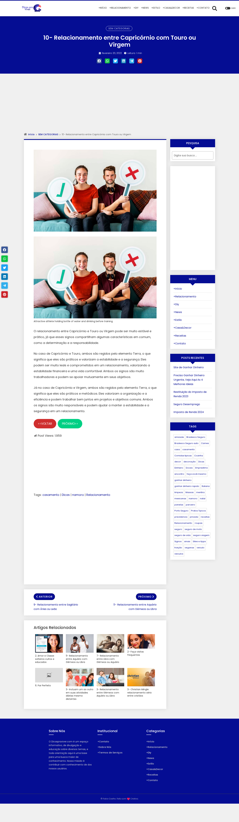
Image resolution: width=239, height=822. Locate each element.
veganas (189, 547)
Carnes (205, 443)
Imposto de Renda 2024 (188, 412)
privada (194, 516)
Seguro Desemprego (186, 404)
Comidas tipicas (183, 455)
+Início (177, 289)
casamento (50, 495)
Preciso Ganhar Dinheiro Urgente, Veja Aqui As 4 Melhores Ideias (189, 379)
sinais (187, 541)
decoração (190, 461)
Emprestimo (201, 467)
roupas (198, 523)
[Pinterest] (139, 61)
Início (31, 134)
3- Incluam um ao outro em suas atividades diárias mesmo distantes (79, 694)
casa (177, 449)
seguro (178, 529)
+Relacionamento (184, 296)
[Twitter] (115, 61)
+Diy (176, 304)
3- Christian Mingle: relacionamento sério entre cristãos (139, 692)
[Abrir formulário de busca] (214, 8)
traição (178, 547)
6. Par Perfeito (43, 685)
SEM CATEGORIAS (119, 28)
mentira (200, 492)
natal (202, 498)
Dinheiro (178, 467)
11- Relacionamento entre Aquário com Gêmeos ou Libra (135, 607)
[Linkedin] (123, 61)
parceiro (190, 504)
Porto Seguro (181, 510)
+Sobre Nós (104, 747)
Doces (189, 467)
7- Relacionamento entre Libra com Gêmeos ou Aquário (108, 659)
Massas (190, 492)
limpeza (178, 492)
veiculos (178, 553)
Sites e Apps (199, 541)
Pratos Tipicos (198, 510)
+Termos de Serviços (110, 752)
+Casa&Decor (182, 328)
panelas (178, 504)
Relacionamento (98, 495)
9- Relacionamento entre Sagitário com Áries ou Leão (56, 607)
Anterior (46, 597)
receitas (205, 516)
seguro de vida (182, 535)
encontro (179, 474)
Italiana (206, 486)
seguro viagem (201, 535)
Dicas (66, 495)
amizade (179, 437)
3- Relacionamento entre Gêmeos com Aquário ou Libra (108, 692)
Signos (178, 541)
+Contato (179, 343)
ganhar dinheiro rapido (186, 486)
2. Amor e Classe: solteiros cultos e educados (44, 659)
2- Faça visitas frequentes (135, 653)
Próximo (145, 597)
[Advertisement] (119, 106)
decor (177, 461)
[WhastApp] (107, 61)
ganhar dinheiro (183, 480)
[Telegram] (131, 61)
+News (177, 312)
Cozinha (198, 455)
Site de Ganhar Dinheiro (188, 367)
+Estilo (177, 320)
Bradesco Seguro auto (186, 443)
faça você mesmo (196, 474)
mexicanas (180, 498)
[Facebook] (99, 61)
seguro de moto (193, 529)
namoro (78, 495)
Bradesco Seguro (195, 437)
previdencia (180, 516)
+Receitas (179, 336)
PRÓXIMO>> (70, 424)
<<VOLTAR (45, 424)
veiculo (200, 547)
